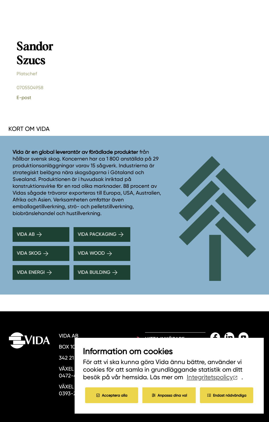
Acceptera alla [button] (114, 395)
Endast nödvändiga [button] (229, 395)
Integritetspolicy (210, 377)
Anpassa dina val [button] (172, 395)
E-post (24, 97)
